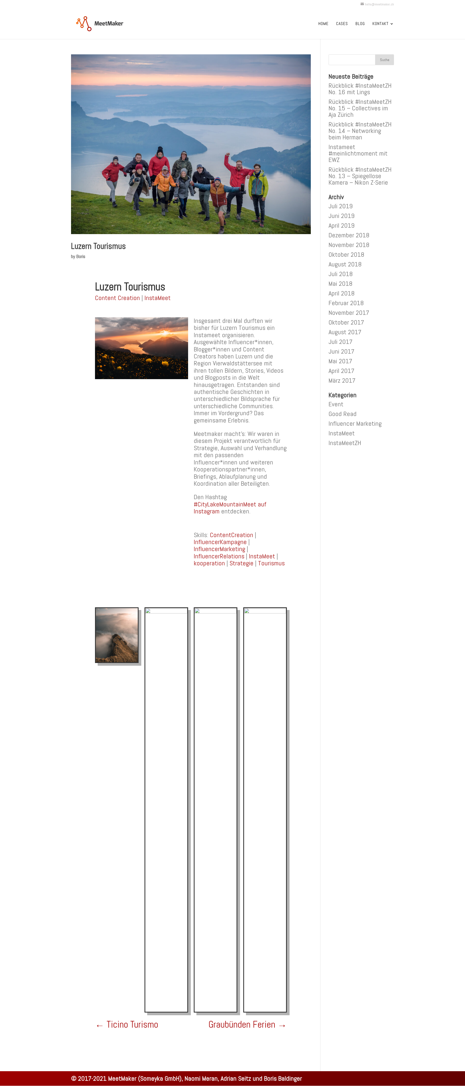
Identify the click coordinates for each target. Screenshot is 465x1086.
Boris (80, 256)
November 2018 (349, 245)
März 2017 (342, 380)
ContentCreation (231, 535)
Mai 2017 (340, 361)
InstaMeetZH (345, 443)
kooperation (209, 563)
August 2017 (345, 332)
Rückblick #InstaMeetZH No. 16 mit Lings (360, 88)
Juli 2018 (341, 274)
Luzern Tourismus (98, 246)
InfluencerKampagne (220, 542)
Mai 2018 (341, 283)
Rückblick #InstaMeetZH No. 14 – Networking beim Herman (360, 130)
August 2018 (345, 264)
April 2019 (342, 225)
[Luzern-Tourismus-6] (216, 1011)
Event (336, 404)
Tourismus (271, 563)
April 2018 (342, 293)
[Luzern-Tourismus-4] (117, 662)
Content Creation (117, 298)
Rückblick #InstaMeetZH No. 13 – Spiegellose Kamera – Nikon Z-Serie (360, 175)
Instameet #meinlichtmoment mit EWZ (358, 153)
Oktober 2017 (346, 322)
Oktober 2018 (346, 254)
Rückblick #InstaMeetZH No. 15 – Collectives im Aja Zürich (360, 108)
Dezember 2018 (349, 235)
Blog (360, 24)
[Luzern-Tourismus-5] (265, 1011)
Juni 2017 (341, 351)
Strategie (241, 563)
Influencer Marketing (355, 423)
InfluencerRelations (219, 556)
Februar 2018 (346, 303)
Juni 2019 (342, 215)
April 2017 (341, 370)
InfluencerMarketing (219, 549)
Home (323, 24)
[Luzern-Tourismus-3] (166, 1011)
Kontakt (380, 24)
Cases (342, 24)
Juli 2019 (341, 206)
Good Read (343, 414)
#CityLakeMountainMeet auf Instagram (230, 507)
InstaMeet (158, 298)
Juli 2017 (341, 341)
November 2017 (349, 312)
